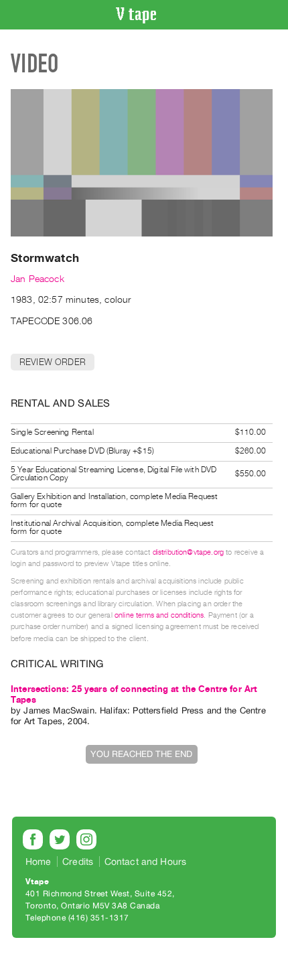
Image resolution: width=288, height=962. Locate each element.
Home (38, 861)
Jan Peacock (37, 279)
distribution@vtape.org (188, 552)
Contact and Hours (145, 861)
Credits (77, 861)
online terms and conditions (159, 615)
